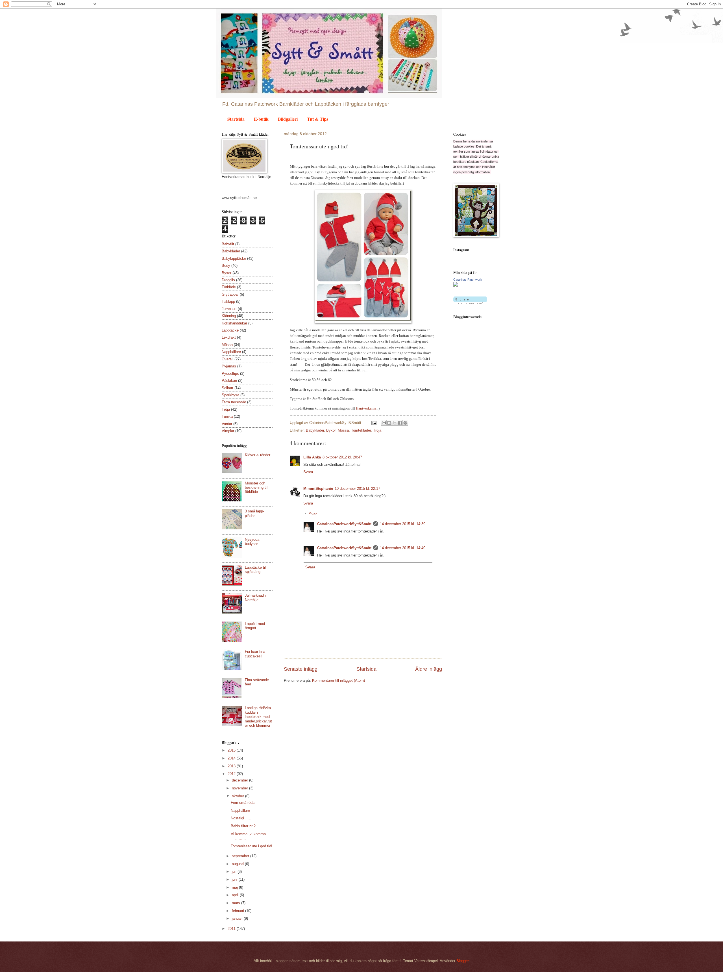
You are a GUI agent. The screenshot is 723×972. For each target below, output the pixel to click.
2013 (232, 766)
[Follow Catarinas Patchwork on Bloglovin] (470, 303)
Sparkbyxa (230, 395)
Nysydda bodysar (252, 541)
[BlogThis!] (389, 423)
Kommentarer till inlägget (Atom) (338, 680)
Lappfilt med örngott (255, 626)
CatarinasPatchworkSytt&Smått (344, 524)
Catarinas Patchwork (467, 279)
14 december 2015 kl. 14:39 (402, 524)
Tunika (227, 416)
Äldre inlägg (428, 669)
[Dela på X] (394, 423)
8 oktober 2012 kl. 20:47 (342, 457)
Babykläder (315, 430)
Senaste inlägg (300, 669)
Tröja (377, 430)
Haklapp (228, 301)
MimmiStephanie (318, 488)
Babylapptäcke (234, 258)
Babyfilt (228, 244)
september (241, 856)
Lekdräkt (229, 337)
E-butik (261, 119)
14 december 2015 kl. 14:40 (402, 548)
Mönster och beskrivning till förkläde (256, 487)
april (236, 895)
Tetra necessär (234, 402)
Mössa (343, 430)
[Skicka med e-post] (384, 423)
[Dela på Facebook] (400, 423)
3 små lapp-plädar (254, 513)
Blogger (462, 961)
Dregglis (228, 280)
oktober (238, 796)
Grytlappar (230, 294)
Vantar (227, 424)
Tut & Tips (317, 119)
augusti (238, 864)
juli (235, 871)
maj (235, 887)
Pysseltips (230, 373)
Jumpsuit (229, 309)
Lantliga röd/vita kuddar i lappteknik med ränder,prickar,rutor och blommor (258, 717)
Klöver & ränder (257, 455)
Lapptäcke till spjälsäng (256, 569)
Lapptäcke (230, 330)
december (240, 780)
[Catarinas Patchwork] (455, 285)
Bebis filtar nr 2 (243, 826)
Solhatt (227, 388)
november (240, 788)
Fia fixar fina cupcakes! (255, 654)
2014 (232, 758)
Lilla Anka (312, 457)
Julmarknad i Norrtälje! (255, 597)
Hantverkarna (366, 408)
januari (238, 918)
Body (226, 265)
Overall (227, 359)
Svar (313, 514)
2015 (232, 750)
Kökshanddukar (234, 323)
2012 (232, 774)
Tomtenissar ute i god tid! (251, 846)
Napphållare (231, 352)
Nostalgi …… (241, 818)
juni (235, 879)
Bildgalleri (288, 119)
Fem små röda (242, 802)
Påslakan (229, 380)
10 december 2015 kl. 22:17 (357, 488)
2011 (232, 928)
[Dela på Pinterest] (405, 423)
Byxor (331, 430)
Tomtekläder (361, 430)
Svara (308, 472)
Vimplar (228, 431)
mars (236, 903)
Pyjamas (229, 366)
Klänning (229, 316)
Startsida (236, 119)
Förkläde (229, 287)
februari (238, 911)
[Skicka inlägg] (374, 423)
